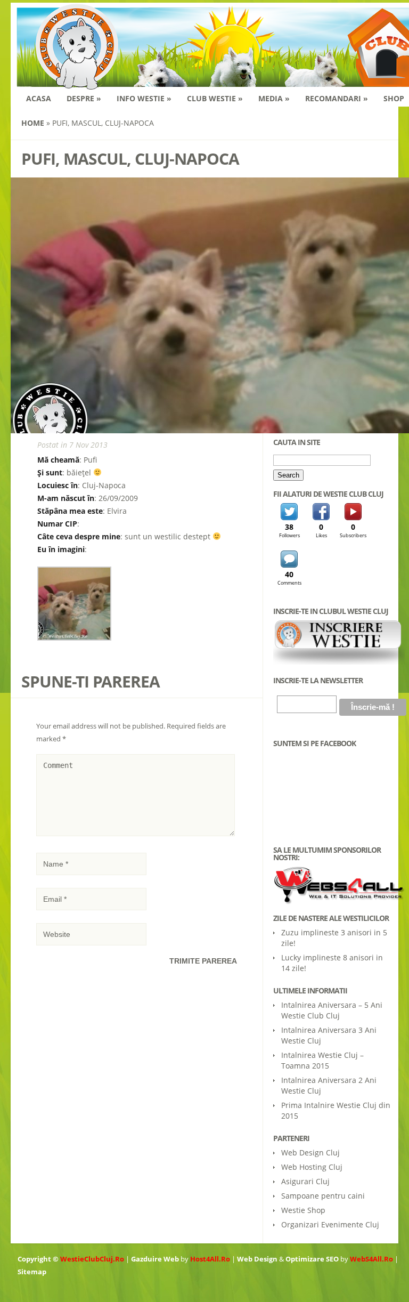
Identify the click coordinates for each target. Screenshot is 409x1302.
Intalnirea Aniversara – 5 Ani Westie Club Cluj (331, 1010)
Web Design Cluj (310, 1152)
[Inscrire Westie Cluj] (339, 662)
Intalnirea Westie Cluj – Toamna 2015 (322, 1060)
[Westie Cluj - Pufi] (74, 638)
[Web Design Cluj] (333, 886)
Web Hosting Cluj (311, 1167)
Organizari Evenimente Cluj (330, 1224)
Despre (84, 98)
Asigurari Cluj (305, 1181)
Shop (393, 98)
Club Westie (215, 98)
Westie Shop (303, 1210)
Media (274, 98)
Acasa (38, 98)
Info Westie (144, 98)
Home (32, 123)
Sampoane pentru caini (323, 1196)
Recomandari (336, 98)
